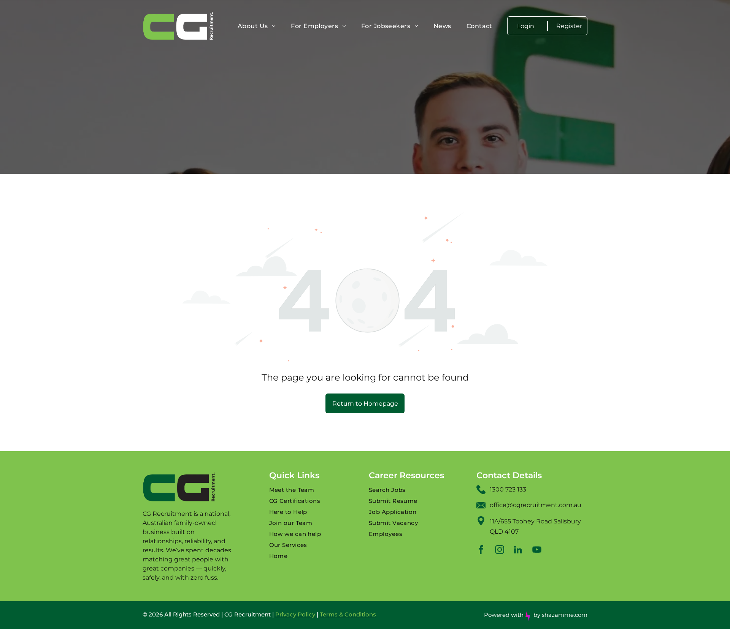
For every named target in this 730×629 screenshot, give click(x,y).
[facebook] (481, 550)
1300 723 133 (508, 489)
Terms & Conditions (348, 614)
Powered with (504, 614)
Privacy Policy (295, 614)
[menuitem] (256, 26)
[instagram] (499, 550)
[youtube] (536, 550)
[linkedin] (518, 550)
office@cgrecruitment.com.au (535, 505)
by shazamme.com (560, 614)
